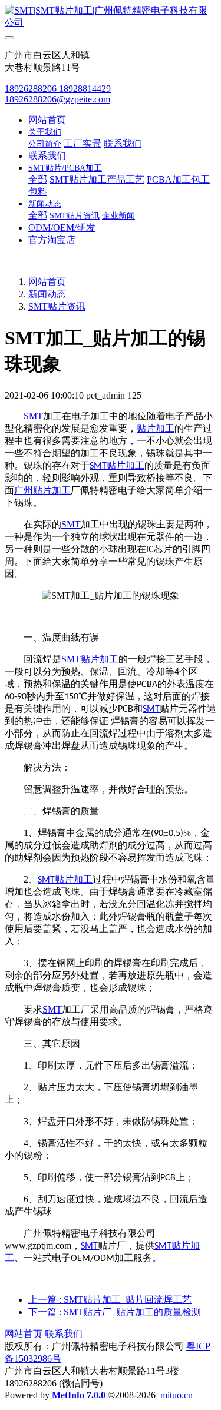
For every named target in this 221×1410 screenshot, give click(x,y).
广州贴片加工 (42, 490)
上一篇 (110, 1300)
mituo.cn (176, 1395)
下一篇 (114, 1312)
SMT (33, 416)
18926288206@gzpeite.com (57, 99)
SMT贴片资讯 (56, 306)
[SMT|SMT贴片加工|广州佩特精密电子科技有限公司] (110, 17)
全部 (37, 179)
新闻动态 (47, 294)
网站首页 (47, 120)
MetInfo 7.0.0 (78, 1395)
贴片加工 (155, 428)
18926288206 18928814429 (58, 89)
